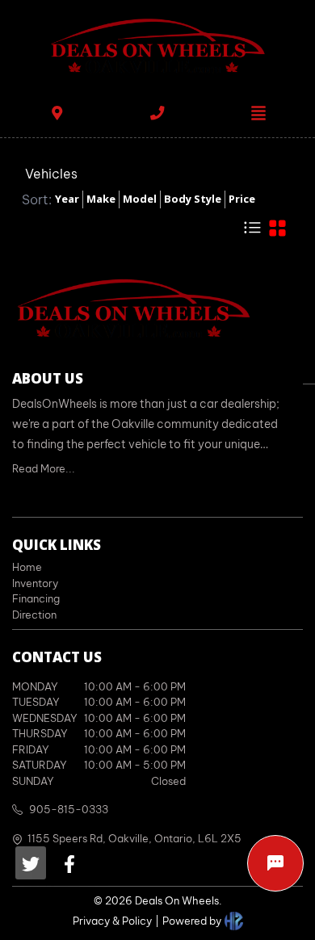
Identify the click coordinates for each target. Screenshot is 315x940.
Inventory (35, 583)
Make (101, 198)
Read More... (43, 468)
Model (140, 198)
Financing (36, 598)
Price (242, 198)
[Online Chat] (275, 863)
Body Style (192, 198)
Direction (34, 614)
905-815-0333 (68, 809)
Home (27, 566)
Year (67, 198)
